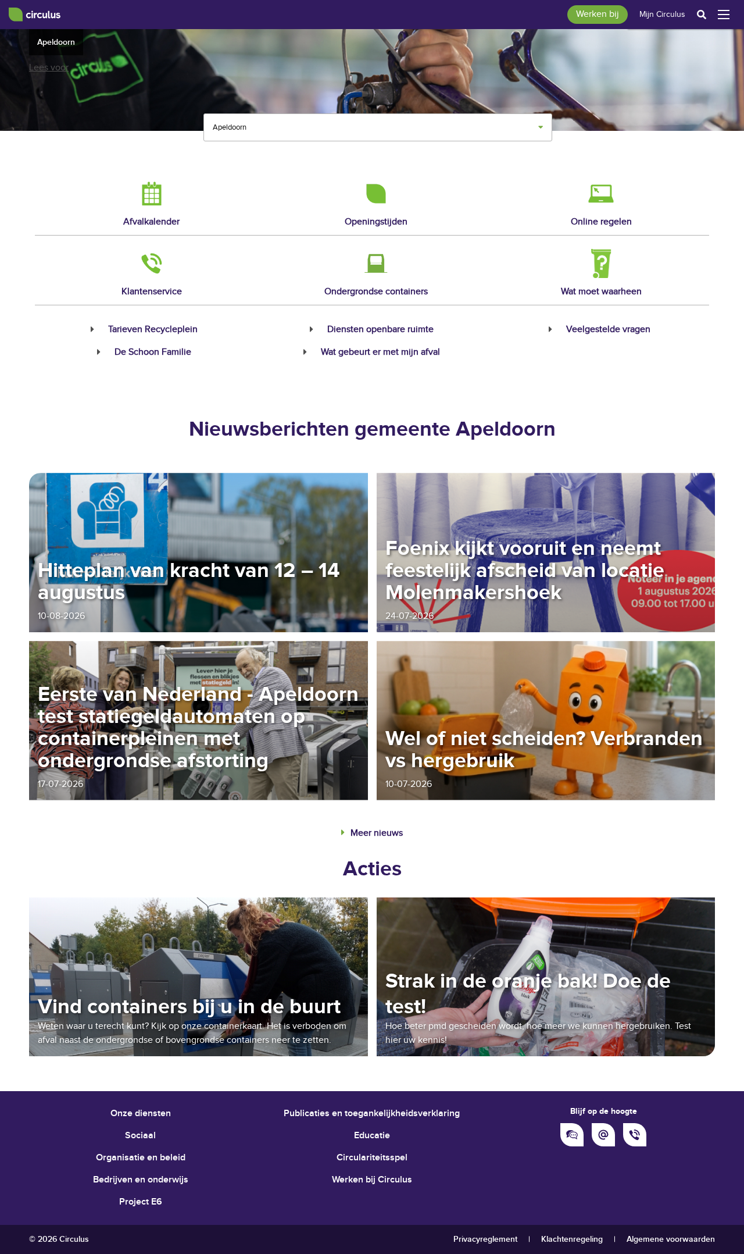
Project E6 (140, 1201)
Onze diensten (140, 1113)
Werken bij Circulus (372, 1179)
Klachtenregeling (572, 1239)
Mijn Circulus (662, 14)
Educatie (372, 1135)
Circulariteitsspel (372, 1157)
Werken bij (597, 14)
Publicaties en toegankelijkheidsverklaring (372, 1113)
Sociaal (140, 1135)
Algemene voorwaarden (671, 1239)
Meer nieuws (376, 833)
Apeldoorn (56, 42)
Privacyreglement (485, 1239)
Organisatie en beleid (140, 1157)
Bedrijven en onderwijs (140, 1179)
